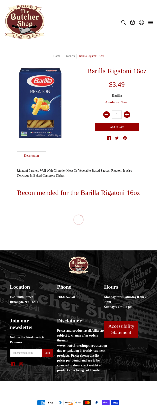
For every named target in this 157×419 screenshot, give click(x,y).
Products (70, 55)
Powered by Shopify (94, 395)
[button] (123, 22)
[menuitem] (123, 22)
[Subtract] (106, 114)
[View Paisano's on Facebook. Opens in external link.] (109, 138)
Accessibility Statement (121, 329)
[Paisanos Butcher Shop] (24, 22)
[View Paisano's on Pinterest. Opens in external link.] (125, 138)
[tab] (31, 155)
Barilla (117, 95)
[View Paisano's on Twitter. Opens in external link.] (117, 138)
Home (56, 55)
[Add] (127, 114)
